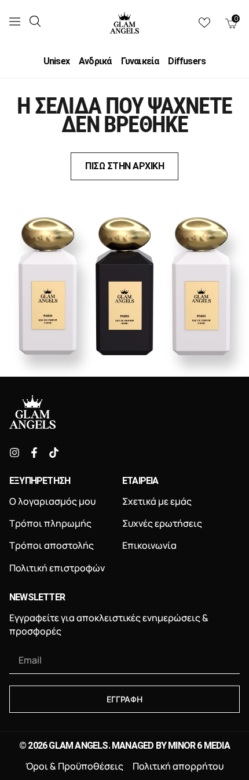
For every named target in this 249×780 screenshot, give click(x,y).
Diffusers (187, 61)
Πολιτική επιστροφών (57, 568)
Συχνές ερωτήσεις (162, 523)
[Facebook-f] (34, 452)
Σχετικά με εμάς (157, 501)
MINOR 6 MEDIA (199, 745)
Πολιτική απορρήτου (178, 766)
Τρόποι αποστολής (51, 545)
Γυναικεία (140, 61)
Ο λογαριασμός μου (52, 501)
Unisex (56, 61)
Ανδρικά (95, 61)
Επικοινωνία (149, 545)
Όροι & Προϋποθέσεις (74, 766)
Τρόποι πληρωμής (50, 523)
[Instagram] (14, 452)
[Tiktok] (54, 452)
